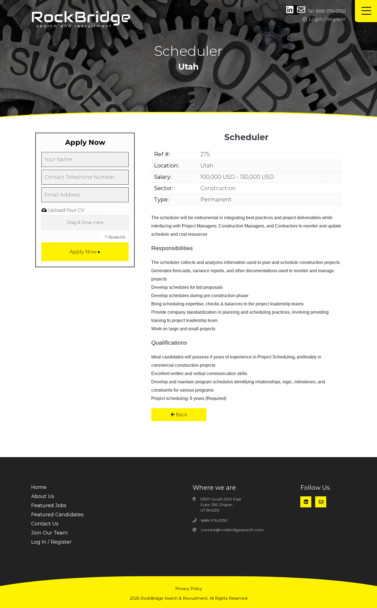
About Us (42, 496)
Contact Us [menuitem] (45, 524)
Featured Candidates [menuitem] (57, 515)
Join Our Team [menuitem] (49, 533)
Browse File (117, 237)
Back (181, 414)
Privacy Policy (188, 588)
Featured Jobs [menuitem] (49, 505)
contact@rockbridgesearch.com (232, 529)
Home (38, 487)
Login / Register (326, 19)
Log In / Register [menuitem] (51, 542)
